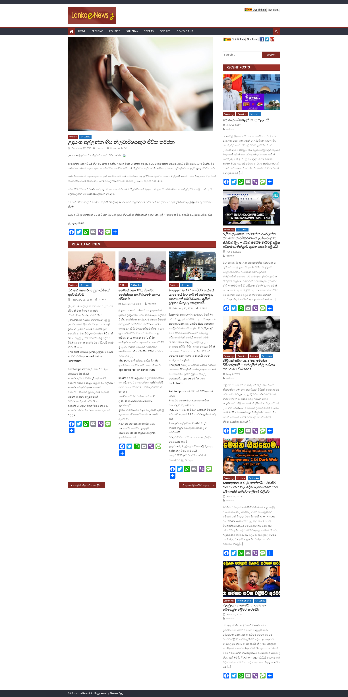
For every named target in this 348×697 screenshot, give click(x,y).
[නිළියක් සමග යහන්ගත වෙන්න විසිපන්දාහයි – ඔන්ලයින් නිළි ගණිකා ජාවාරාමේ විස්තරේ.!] (251, 334)
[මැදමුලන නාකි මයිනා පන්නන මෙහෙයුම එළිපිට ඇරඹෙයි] (251, 579)
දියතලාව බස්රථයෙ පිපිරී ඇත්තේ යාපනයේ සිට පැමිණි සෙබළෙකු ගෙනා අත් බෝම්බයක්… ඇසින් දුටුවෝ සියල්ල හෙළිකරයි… (191, 296)
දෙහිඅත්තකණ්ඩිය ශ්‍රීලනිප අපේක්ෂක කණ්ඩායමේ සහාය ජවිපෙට (139, 294)
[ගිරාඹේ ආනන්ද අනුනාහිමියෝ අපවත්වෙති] (91, 266)
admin (100, 148)
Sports (149, 31)
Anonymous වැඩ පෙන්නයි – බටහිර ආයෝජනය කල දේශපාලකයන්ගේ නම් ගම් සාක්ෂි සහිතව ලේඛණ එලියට (250, 487)
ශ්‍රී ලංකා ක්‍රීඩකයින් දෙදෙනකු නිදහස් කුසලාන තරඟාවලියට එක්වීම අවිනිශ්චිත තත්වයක (199, 485)
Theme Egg (116, 693)
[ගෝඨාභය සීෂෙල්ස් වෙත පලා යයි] (251, 92)
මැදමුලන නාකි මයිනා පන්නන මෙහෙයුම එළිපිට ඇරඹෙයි (244, 607)
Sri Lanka (132, 31)
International (244, 600)
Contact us (185, 31)
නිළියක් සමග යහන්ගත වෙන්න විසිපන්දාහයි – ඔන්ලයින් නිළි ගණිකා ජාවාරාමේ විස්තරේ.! (249, 364)
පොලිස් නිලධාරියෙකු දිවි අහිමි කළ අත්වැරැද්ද (89, 485)
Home (82, 31)
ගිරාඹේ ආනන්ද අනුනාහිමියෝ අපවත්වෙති (89, 292)
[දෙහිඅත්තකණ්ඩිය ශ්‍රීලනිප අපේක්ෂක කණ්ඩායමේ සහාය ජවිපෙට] (142, 266)
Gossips (165, 31)
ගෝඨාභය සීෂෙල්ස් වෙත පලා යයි (246, 120)
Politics (114, 31)
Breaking (97, 31)
